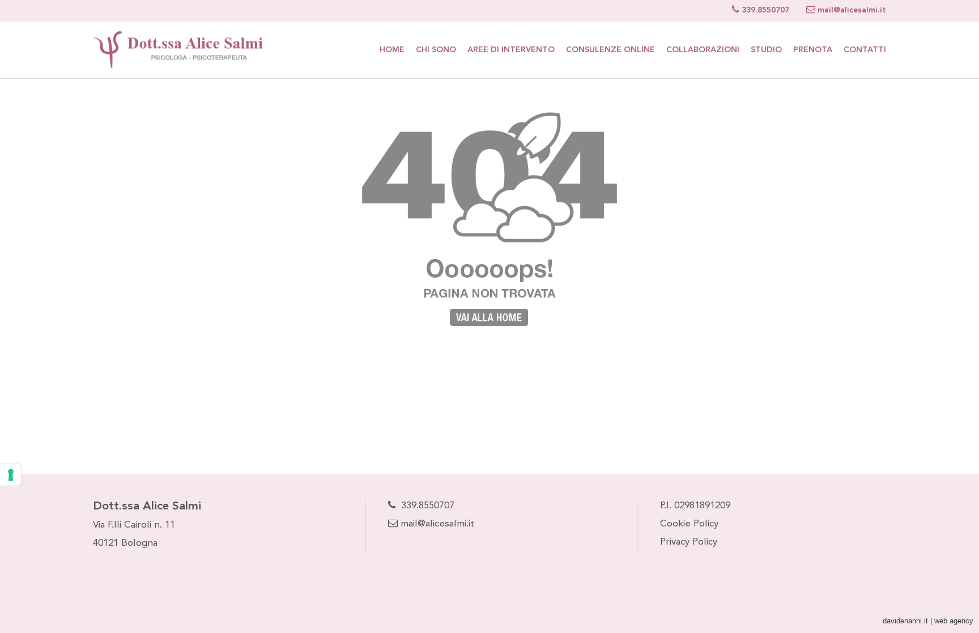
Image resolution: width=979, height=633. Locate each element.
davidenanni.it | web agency (928, 621)
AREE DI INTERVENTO (511, 50)
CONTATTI (865, 50)
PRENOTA (812, 50)
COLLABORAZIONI (702, 50)
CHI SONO (436, 50)
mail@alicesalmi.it (436, 524)
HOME (392, 50)
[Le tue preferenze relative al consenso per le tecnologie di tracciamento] (11, 475)
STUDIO (766, 50)
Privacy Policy (688, 542)
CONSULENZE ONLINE (610, 50)
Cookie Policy (689, 524)
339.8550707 (427, 506)
